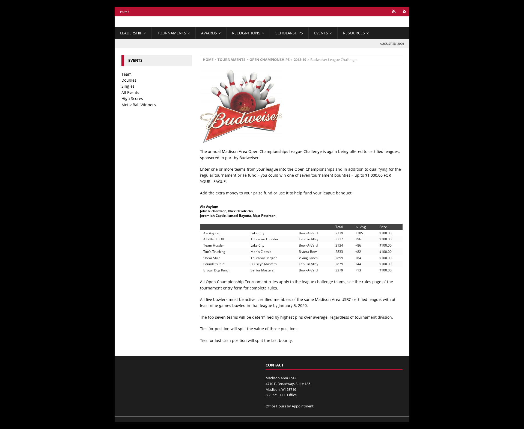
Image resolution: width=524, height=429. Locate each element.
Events (321, 32)
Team (126, 74)
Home (124, 12)
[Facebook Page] (404, 11)
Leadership (131, 32)
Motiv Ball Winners (138, 104)
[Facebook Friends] (394, 11)
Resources (354, 32)
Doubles (128, 80)
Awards (209, 32)
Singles (128, 86)
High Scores (132, 98)
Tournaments (171, 32)
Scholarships (289, 32)
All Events (130, 92)
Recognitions (246, 32)
